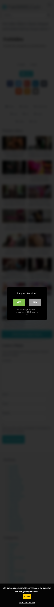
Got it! (27, 596)
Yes (19, 302)
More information (27, 602)
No (35, 302)
